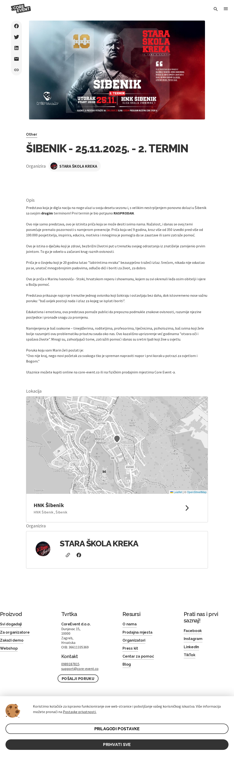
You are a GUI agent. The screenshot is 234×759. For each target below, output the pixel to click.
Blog (126, 664)
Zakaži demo (11, 640)
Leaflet (177, 492)
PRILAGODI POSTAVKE (117, 728)
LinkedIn (191, 647)
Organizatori (133, 640)
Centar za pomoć (138, 656)
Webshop (9, 648)
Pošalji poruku (78, 678)
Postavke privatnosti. (79, 711)
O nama (129, 624)
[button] (117, 439)
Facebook (193, 631)
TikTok (189, 655)
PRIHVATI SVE (117, 744)
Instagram (193, 639)
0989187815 (70, 664)
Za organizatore (14, 632)
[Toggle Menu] (226, 9)
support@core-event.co (79, 668)
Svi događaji (11, 624)
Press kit (130, 648)
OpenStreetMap (197, 492)
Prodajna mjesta (137, 632)
